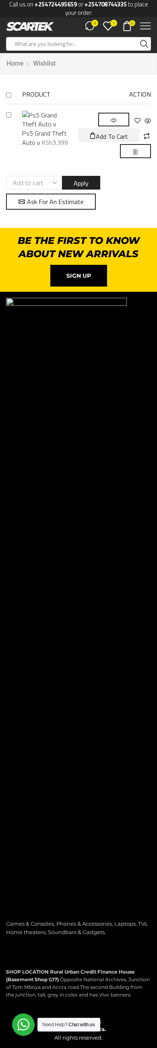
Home (15, 63)
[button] (109, 135)
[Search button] (144, 43)
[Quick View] (147, 121)
